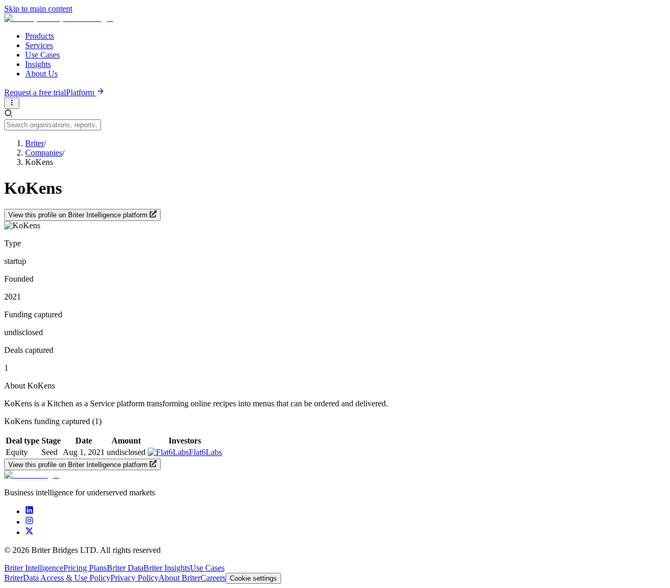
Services (39, 45)
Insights (38, 64)
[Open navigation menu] (11, 103)
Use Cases (42, 54)
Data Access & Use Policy (66, 577)
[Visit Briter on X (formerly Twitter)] (29, 532)
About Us (41, 73)
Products (39, 35)
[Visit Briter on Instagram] (29, 521)
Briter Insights (166, 567)
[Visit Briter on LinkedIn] (29, 511)
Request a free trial (35, 92)
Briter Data (125, 567)
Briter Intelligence (33, 567)
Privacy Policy (134, 577)
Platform (81, 92)
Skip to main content (38, 8)
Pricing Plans (85, 567)
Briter (13, 577)
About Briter (179, 577)
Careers (213, 577)
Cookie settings (253, 578)
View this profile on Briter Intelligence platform (78, 215)
